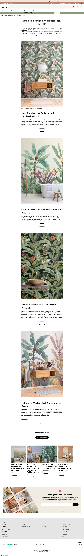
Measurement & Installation (67, 524)
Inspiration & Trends (6, 15)
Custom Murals (4, 524)
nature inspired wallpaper (53, 119)
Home (2, 15)
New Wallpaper (5, 531)
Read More (15, 473)
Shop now (42, 130)
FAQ (63, 536)
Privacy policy (64, 531)
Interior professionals (26, 526)
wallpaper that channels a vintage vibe (51, 311)
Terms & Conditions (65, 529)
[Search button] (70, 7)
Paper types (64, 526)
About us (43, 524)
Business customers (25, 527)
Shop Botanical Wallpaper (42, 437)
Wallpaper (4, 526)
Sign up (75, 504)
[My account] (77, 6)
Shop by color (4, 534)
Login (78, 3)
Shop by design (5, 536)
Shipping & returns (65, 527)
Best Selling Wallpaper (6, 529)
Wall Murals (4, 527)
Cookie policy (64, 534)
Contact (43, 527)
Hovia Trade (24, 524)
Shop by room (4, 532)
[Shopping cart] (81, 6)
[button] (81, 3)
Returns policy (64, 532)
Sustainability (44, 526)
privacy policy (64, 511)
